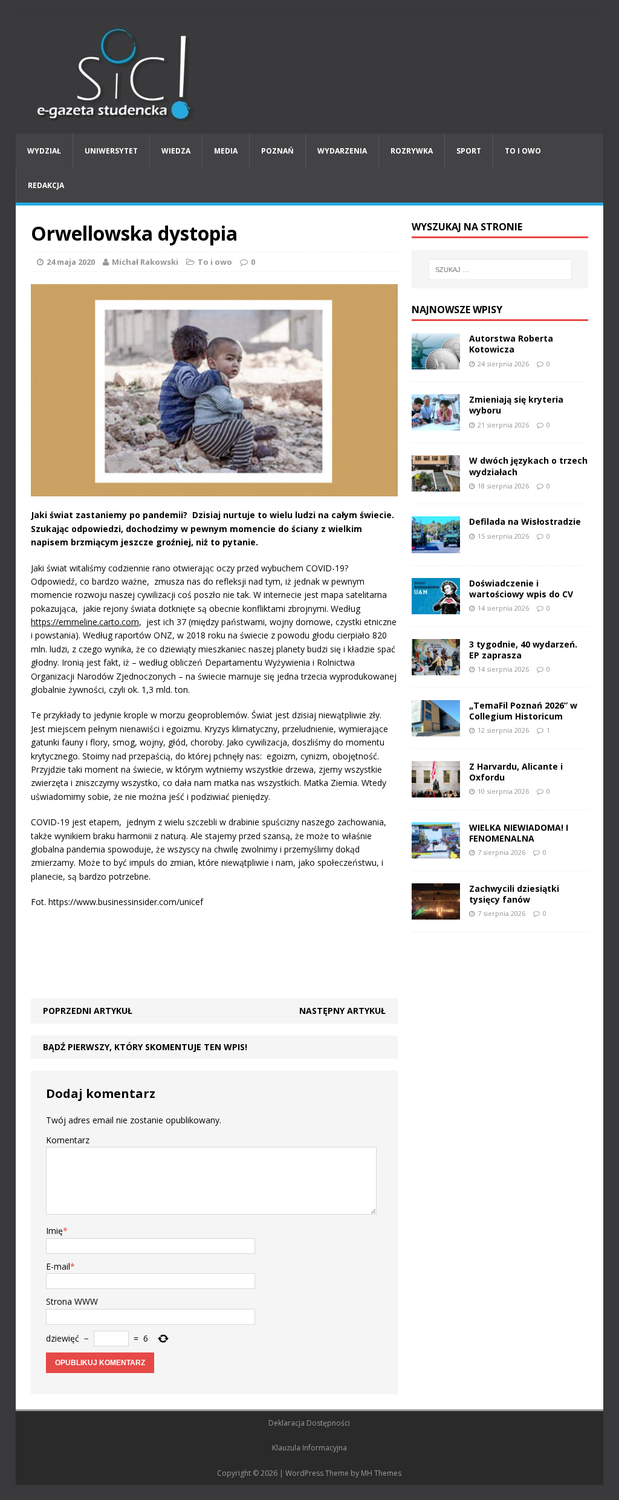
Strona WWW (72, 1301)
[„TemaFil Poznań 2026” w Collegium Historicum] (436, 729)
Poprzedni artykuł (87, 1010)
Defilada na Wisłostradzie (525, 521)
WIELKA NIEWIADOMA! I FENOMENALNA (518, 833)
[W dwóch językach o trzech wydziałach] (436, 484)
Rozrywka (412, 151)
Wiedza (175, 151)
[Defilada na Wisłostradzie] (436, 545)
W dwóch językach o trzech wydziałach (528, 466)
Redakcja (46, 185)
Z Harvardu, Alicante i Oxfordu (516, 772)
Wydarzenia (342, 151)
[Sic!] (310, 74)
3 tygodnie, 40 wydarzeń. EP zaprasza (523, 649)
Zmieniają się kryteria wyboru (516, 405)
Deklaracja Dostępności (309, 1423)
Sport (468, 151)
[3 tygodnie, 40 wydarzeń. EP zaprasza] (436, 668)
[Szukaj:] (500, 269)
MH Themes (381, 1473)
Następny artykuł (342, 1010)
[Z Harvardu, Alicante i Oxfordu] (436, 790)
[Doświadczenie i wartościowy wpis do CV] (436, 606)
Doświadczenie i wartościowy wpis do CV (521, 588)
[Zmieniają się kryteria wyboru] (436, 423)
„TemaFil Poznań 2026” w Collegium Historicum (523, 711)
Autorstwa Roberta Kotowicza (511, 344)
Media (226, 151)
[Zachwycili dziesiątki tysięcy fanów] (436, 912)
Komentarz (67, 1140)
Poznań (277, 151)
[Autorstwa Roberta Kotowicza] (436, 362)
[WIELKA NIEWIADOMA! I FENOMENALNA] (436, 851)
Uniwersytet (111, 151)
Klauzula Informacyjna (309, 1448)
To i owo (523, 151)
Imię (54, 1230)
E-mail (58, 1266)
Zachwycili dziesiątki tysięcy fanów (514, 894)
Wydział (44, 151)
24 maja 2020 (71, 261)
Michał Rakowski (145, 261)
